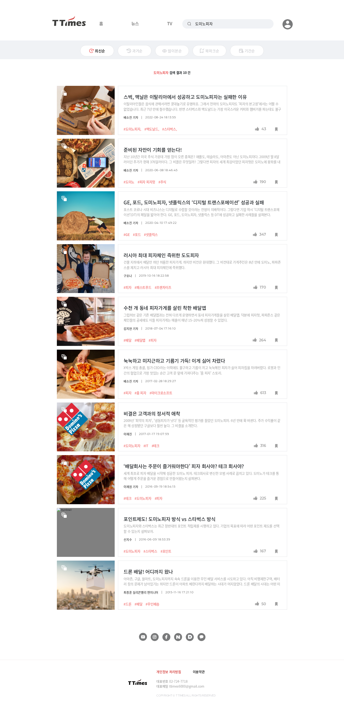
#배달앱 (140, 340)
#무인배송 (152, 604)
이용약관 (199, 671)
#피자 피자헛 (146, 182)
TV (169, 23)
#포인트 (166, 551)
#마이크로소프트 (161, 393)
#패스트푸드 (143, 287)
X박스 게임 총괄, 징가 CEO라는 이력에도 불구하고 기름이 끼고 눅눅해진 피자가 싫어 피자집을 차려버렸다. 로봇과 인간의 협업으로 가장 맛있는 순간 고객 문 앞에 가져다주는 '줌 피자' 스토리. (202, 370)
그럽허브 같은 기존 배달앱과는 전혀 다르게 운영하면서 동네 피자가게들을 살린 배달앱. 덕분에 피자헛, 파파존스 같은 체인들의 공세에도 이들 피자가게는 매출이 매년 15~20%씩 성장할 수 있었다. (202, 317)
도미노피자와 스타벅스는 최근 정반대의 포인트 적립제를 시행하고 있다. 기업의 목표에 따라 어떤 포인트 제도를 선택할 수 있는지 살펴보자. (201, 528)
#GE (127, 234)
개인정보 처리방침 (168, 671)
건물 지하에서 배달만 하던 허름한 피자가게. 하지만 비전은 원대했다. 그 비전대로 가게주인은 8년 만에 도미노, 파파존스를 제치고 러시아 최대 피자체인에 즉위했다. (202, 265)
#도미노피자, (132, 129)
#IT (145, 446)
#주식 (162, 182)
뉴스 (135, 23)
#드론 (127, 604)
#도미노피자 (132, 446)
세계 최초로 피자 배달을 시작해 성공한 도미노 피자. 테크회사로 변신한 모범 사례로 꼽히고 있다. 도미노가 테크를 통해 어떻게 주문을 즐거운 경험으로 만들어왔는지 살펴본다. (201, 476)
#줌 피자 (140, 393)
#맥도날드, (151, 129)
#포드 (137, 234)
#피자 (127, 287)
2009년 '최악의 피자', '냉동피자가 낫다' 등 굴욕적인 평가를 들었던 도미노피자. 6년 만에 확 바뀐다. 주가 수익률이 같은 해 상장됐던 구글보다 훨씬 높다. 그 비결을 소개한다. (202, 423)
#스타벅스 (150, 551)
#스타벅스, (169, 129)
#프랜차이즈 (163, 287)
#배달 (127, 340)
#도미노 (129, 182)
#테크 (155, 446)
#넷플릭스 (151, 234)
